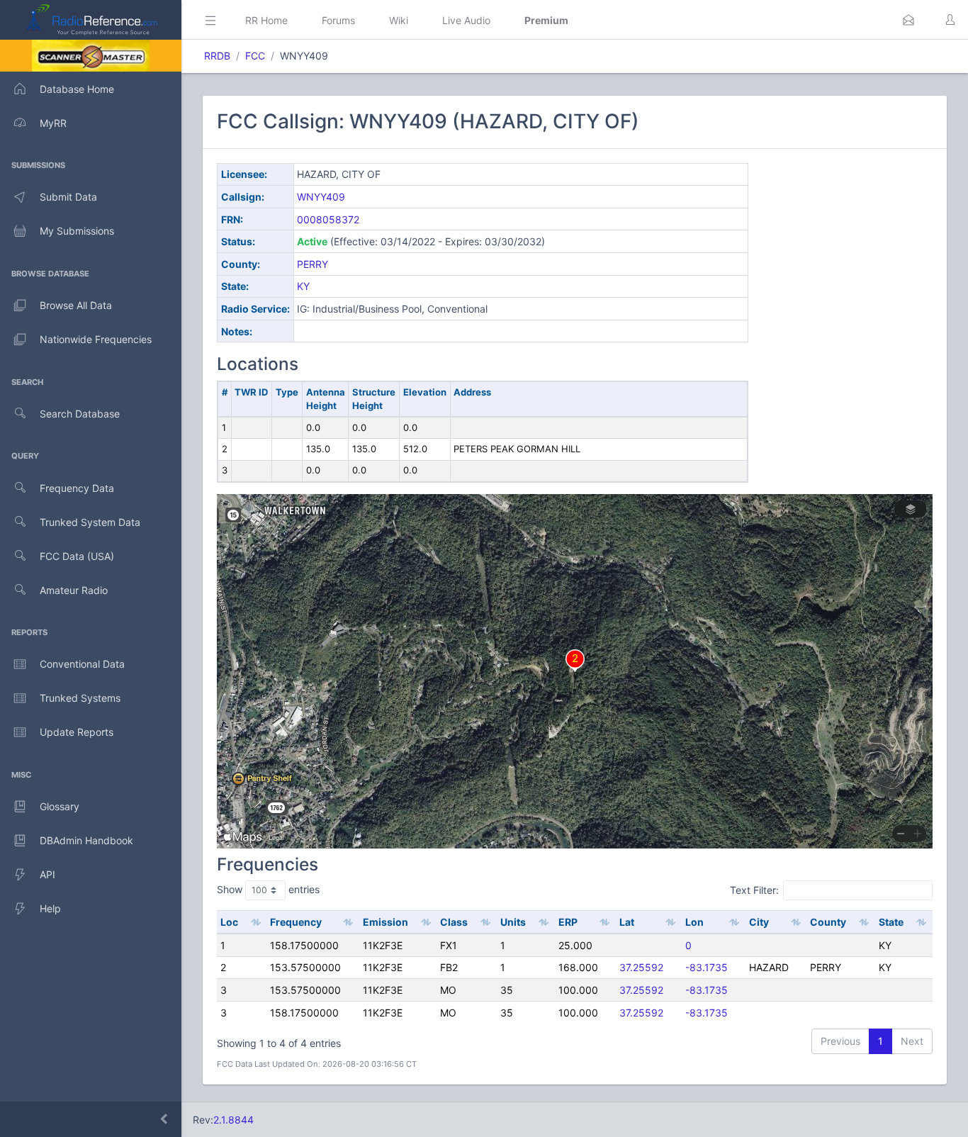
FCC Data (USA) (77, 556)
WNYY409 (321, 197)
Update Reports (76, 732)
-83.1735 (706, 967)
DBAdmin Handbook (86, 840)
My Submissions (77, 231)
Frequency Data (77, 488)
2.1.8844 (233, 1120)
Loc (229, 922)
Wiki (398, 20)
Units (513, 922)
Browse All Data (76, 305)
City (759, 922)
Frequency (296, 922)
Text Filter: (754, 890)
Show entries (268, 889)
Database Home (77, 89)
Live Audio (466, 20)
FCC (255, 56)
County (828, 922)
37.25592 (641, 967)
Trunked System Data (90, 522)
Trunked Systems (80, 698)
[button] (908, 20)
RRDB (217, 56)
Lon (694, 922)
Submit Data (68, 197)
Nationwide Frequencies (96, 339)
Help (50, 908)
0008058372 (328, 219)
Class (454, 922)
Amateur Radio (74, 590)
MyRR (53, 123)
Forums (338, 20)
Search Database (80, 414)
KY (303, 286)
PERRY (312, 264)
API (47, 874)
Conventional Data (82, 664)
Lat (626, 922)
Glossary (59, 806)
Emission (385, 922)
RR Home (266, 20)
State (891, 922)
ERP (568, 922)
